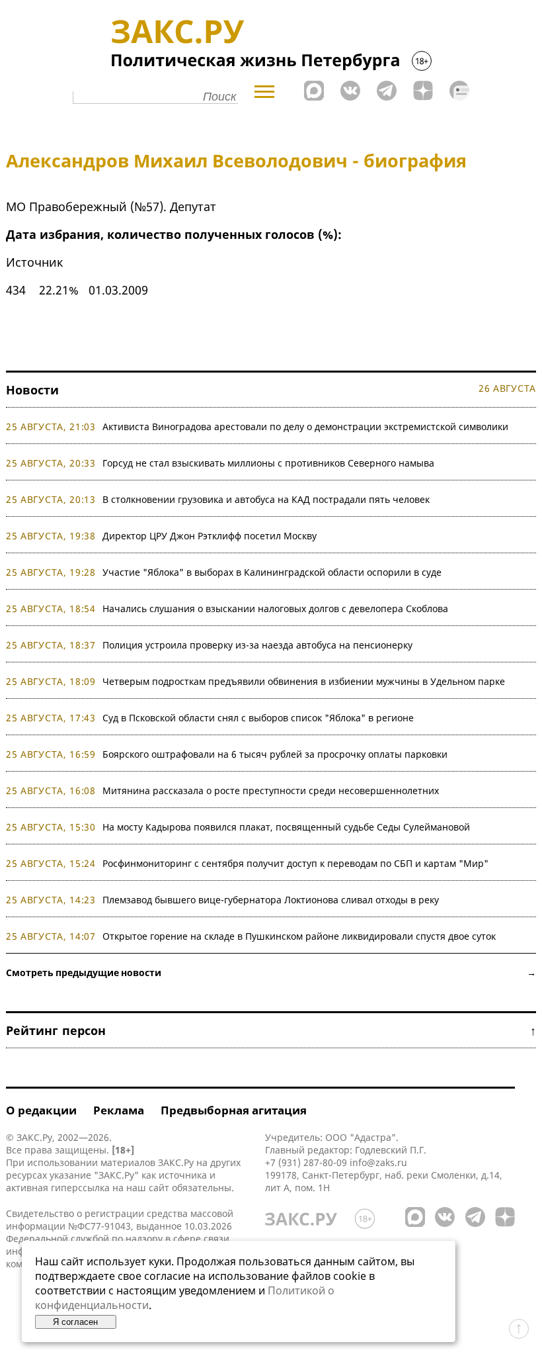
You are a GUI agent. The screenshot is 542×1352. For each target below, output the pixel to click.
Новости (32, 390)
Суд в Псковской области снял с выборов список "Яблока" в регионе (258, 717)
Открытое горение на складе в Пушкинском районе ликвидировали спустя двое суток (299, 936)
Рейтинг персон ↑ (271, 1030)
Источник (34, 262)
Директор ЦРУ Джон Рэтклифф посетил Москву (209, 535)
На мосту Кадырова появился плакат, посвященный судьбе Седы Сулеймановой (286, 827)
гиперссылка (80, 1187)
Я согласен (75, 1322)
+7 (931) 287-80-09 (306, 1162)
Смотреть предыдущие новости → (271, 972)
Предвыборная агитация (234, 1110)
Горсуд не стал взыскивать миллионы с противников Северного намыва (268, 463)
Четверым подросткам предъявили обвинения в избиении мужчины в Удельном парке (303, 681)
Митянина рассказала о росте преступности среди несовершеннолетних (270, 790)
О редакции (41, 1110)
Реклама (118, 1110)
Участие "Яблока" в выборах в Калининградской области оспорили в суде (272, 572)
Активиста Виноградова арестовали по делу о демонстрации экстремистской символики (305, 426)
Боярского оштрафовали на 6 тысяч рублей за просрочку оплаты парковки (274, 754)
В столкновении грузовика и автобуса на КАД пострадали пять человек (266, 499)
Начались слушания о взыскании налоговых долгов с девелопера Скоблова (275, 608)
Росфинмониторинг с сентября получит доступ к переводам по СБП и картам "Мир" (295, 863)
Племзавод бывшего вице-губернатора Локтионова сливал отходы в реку (270, 899)
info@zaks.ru (378, 1162)
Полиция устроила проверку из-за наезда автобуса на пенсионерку (257, 645)
